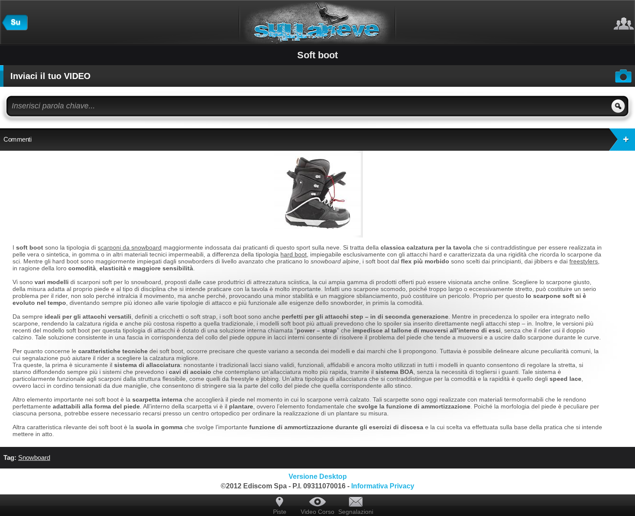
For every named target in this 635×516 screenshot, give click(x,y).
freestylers (583, 261)
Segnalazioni (355, 511)
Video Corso (317, 511)
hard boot (293, 254)
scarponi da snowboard (130, 247)
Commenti (17, 139)
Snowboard (34, 457)
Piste (279, 511)
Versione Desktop (318, 476)
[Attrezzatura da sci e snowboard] (15, 28)
